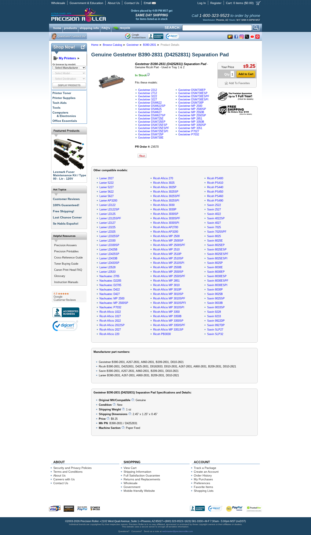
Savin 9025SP (216, 298)
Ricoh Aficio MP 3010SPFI (169, 302)
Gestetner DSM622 (150, 102)
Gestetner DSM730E (151, 137)
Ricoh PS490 (215, 200)
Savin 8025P (215, 262)
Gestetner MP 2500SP (192, 109)
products (70, 27)
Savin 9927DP (216, 325)
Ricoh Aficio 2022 (110, 320)
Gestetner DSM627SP (151, 115)
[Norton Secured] (176, 36)
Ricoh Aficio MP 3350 (166, 311)
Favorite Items (203, 487)
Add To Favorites (239, 83)
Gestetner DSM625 (150, 109)
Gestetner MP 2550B (191, 112)
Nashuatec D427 (109, 294)
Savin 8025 (214, 236)
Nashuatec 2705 (109, 276)
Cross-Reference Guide (68, 257)
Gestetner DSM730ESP (193, 93)
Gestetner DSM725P (151, 134)
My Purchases (203, 479)
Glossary (59, 276)
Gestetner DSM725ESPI (153, 131)
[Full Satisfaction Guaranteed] (235, 99)
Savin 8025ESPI (217, 258)
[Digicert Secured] (65, 325)
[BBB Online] (155, 36)
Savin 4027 (214, 222)
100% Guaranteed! (66, 205)
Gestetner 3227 (147, 99)
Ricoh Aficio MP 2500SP (168, 240)
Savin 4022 (214, 213)
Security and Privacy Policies (72, 468)
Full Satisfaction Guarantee (142, 475)
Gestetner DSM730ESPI (193, 99)
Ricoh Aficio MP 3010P (167, 289)
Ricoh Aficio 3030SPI (166, 222)
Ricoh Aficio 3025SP (165, 191)
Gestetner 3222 (147, 96)
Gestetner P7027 (188, 131)
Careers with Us (64, 479)
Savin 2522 (214, 205)
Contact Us (131, 3)
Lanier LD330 (107, 240)
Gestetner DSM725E (151, 118)
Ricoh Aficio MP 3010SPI (168, 307)
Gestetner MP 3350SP (192, 124)
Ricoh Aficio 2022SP (112, 325)
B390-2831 (149, 44)
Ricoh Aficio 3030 (164, 205)
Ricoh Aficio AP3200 (165, 231)
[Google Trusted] (135, 36)
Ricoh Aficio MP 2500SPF (169, 245)
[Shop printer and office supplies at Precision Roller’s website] (100, 15)
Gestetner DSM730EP (192, 90)
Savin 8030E (215, 267)
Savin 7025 (214, 227)
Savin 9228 (214, 311)
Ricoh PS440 (215, 187)
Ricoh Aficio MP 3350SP (168, 320)
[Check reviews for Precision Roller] (69, 296)
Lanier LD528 (107, 267)
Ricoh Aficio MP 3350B (167, 316)
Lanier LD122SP (109, 209)
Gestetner (133, 44)
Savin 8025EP (216, 245)
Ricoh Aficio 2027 (110, 329)
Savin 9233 (214, 316)
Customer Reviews (66, 199)
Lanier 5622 (106, 191)
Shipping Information (137, 471)
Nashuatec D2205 (110, 280)
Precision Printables (66, 251)
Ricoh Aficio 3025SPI (166, 200)
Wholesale (58, 3)
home (57, 27)
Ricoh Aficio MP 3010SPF (169, 298)
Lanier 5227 (106, 187)
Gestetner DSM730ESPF (193, 96)
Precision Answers (65, 245)
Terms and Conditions (68, 471)
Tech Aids (59, 102)
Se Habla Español (65, 223)
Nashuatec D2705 (110, 285)
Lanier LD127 (107, 222)
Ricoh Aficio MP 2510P (167, 254)
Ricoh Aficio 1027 (110, 316)
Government (132, 487)
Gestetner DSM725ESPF (153, 128)
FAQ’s (106, 27)
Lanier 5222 (106, 182)
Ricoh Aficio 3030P (164, 209)
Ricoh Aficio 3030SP (165, 213)
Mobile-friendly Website (139, 490)
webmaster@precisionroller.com (177, 531)
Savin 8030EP (216, 271)
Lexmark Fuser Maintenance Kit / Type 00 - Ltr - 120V (69, 175)
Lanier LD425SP (109, 254)
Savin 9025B (215, 294)
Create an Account (206, 471)
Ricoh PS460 (215, 196)
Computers (64, 114)
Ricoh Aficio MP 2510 (166, 249)
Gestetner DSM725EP (151, 121)
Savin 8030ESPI (217, 285)
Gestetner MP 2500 (190, 105)
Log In (201, 3)
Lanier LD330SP (109, 245)
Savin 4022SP (216, 218)
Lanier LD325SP (109, 236)
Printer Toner (61, 93)
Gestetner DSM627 (150, 112)
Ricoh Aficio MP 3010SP (168, 294)
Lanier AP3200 (108, 200)
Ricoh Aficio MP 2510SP (168, 258)
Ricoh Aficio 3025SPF (166, 196)
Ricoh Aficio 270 (163, 178)
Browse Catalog (112, 44)
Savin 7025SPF (216, 231)
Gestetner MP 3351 (190, 128)
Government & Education (86, 3)
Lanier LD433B (108, 258)
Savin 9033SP (216, 307)
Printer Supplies (64, 98)
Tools (56, 107)
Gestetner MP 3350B (191, 121)
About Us (114, 3)
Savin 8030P (215, 289)
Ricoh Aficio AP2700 (165, 227)
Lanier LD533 (107, 271)
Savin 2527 (214, 209)
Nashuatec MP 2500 (111, 298)
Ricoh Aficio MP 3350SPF (169, 325)
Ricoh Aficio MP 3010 (166, 285)
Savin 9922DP (216, 320)
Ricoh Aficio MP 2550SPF (169, 276)
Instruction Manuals (66, 282)
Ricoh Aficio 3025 (164, 182)
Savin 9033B (215, 302)
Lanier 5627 (106, 196)
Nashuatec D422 (109, 289)
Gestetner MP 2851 (190, 118)
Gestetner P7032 (188, 134)
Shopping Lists (203, 490)
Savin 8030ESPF (217, 280)
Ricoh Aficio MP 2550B (167, 267)
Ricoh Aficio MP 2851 (166, 280)
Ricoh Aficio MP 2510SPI (168, 262)
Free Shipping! (63, 211)
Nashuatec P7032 (110, 307)
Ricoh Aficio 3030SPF (166, 218)
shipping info (89, 27)
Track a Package (205, 468)
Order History (203, 475)
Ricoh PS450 (215, 191)
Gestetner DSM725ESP (152, 124)
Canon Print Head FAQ (68, 269)
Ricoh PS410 (215, 182)
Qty (227, 74)
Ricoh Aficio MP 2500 (166, 236)
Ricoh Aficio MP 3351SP (168, 329)
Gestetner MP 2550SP (192, 115)
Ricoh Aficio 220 (109, 334)
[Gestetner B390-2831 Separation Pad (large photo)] (111, 100)
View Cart (130, 468)
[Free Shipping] (235, 114)
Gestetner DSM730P (191, 102)
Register (216, 3)
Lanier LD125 (107, 213)
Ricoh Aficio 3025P (164, 187)
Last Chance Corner (67, 217)
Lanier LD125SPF (110, 218)
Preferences (202, 483)
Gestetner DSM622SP (151, 105)
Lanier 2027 (106, 178)
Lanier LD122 (107, 205)
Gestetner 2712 (147, 93)
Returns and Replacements (142, 479)
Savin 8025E (215, 240)
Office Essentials (64, 120)
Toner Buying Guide (66, 263)
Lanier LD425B (108, 249)
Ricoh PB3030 (162, 334)
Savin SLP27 (215, 329)
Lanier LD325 (107, 231)
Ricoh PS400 (215, 178)
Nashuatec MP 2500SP (113, 302)
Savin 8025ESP (217, 249)
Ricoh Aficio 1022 (110, 311)
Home (94, 44)
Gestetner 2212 (147, 90)
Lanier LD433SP (109, 262)
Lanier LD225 (107, 227)
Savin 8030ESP (217, 276)
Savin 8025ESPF (217, 254)
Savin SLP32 (215, 334)
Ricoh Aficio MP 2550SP (168, 271)
